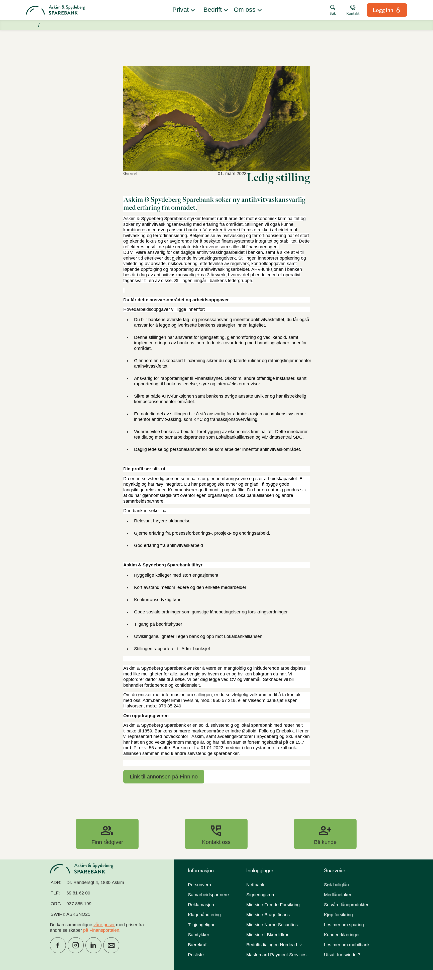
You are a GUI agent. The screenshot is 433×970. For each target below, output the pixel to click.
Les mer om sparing (344, 924)
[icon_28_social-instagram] (76, 945)
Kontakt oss (216, 833)
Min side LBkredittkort (268, 934)
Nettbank (255, 884)
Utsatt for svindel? (342, 954)
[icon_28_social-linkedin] (93, 945)
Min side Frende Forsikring (273, 904)
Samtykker (198, 934)
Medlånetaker (337, 894)
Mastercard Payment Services (276, 954)
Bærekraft (198, 944)
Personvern (199, 884)
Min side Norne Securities (272, 924)
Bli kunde (325, 833)
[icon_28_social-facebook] (58, 945)
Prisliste (196, 954)
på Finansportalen (101, 930)
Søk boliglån (336, 884)
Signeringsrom (260, 894)
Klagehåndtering (204, 914)
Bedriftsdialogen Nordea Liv (274, 944)
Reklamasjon (201, 904)
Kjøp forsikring (338, 914)
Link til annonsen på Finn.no (164, 776)
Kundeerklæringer (342, 934)
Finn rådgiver (107, 833)
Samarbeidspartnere (208, 894)
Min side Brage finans (268, 914)
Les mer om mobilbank (347, 944)
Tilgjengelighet (202, 924)
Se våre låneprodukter (346, 904)
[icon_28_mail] (111, 945)
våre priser (104, 924)
